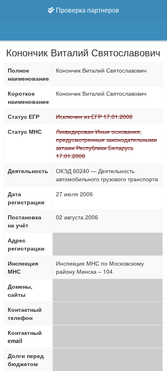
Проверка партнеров (86, 10)
